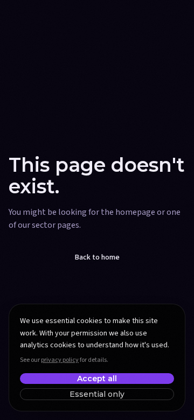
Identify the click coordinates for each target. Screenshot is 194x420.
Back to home (97, 257)
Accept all (97, 378)
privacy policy (60, 360)
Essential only (97, 394)
